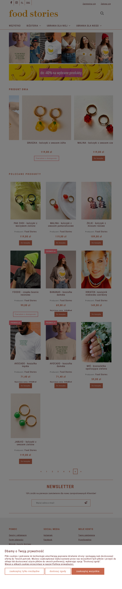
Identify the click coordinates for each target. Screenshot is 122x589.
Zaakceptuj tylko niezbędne (25, 571)
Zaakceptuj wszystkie (88, 571)
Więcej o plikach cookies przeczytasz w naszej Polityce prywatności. (39, 564)
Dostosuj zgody (58, 571)
